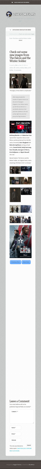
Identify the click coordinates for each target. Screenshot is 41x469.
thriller (11, 70)
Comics (18, 68)
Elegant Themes (17, 464)
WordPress (31, 464)
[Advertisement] (25, 44)
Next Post (26, 262)
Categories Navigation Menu (21, 30)
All (14, 68)
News (26, 68)
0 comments (17, 70)
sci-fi (29, 68)
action (16, 34)
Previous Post (15, 262)
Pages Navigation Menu (21, 2)
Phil (16, 65)
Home (11, 34)
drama (22, 68)
